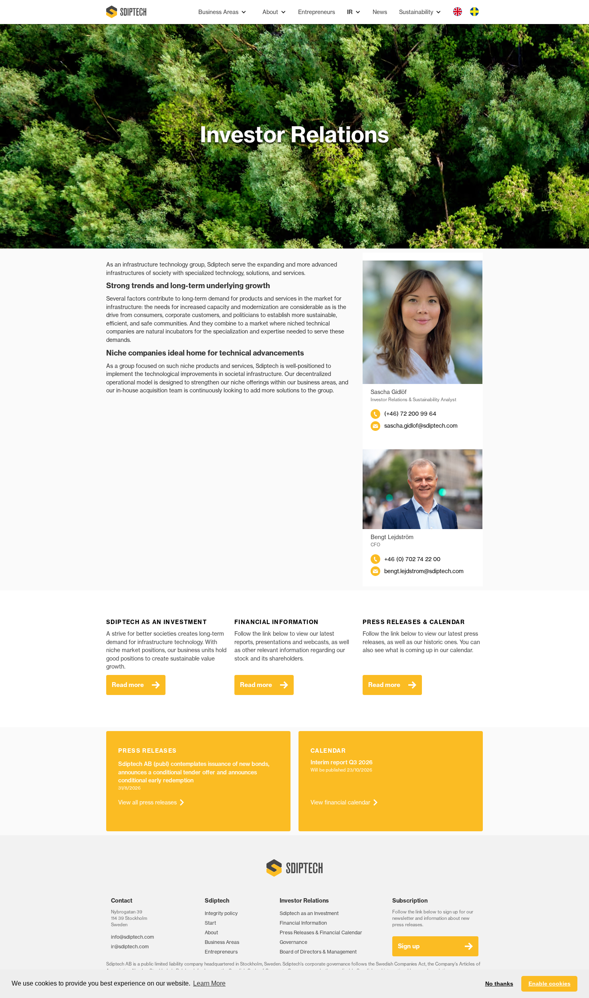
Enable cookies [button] (549, 983)
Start (210, 923)
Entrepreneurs (316, 12)
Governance (293, 942)
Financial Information (303, 923)
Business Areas (222, 942)
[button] (222, 12)
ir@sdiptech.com (130, 946)
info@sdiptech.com (132, 937)
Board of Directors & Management (318, 952)
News (380, 12)
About (211, 932)
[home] (126, 12)
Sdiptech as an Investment (309, 913)
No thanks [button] (499, 983)
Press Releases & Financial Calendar (321, 932)
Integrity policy (221, 913)
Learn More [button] (209, 983)
